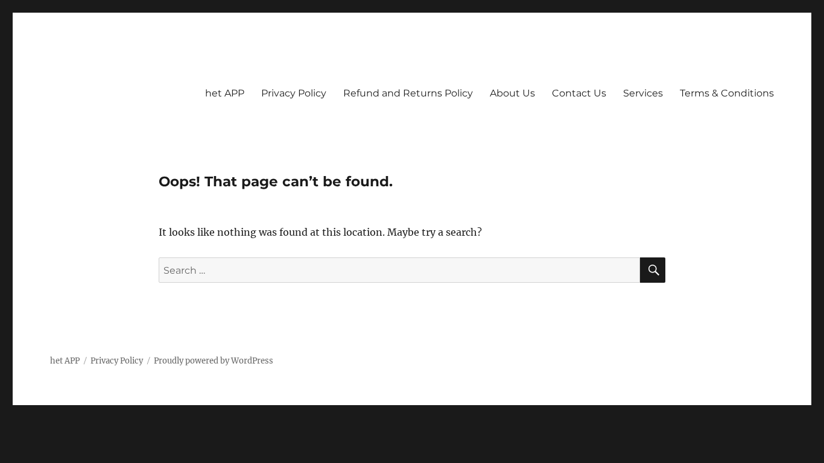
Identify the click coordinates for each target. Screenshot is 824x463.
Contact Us (579, 93)
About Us (512, 93)
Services (643, 93)
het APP (224, 93)
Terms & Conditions (727, 93)
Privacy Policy (293, 93)
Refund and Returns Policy (408, 93)
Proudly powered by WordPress (213, 361)
